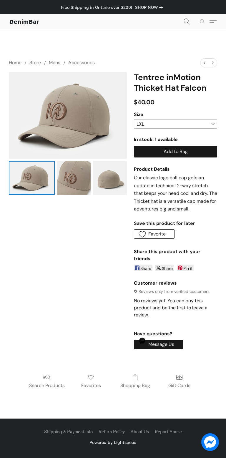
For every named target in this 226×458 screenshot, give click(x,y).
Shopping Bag (135, 385)
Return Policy (112, 431)
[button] (24, 21)
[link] (150, 7)
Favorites (91, 385)
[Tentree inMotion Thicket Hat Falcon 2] (110, 178)
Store (35, 62)
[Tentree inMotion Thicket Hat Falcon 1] (74, 178)
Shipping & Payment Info (68, 431)
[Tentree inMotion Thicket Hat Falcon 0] (31, 178)
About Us (140, 431)
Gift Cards (179, 385)
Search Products (47, 385)
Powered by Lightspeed (113, 442)
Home (15, 62)
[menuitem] (204, 63)
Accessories (81, 62)
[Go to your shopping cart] (203, 21)
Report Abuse (168, 431)
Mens (54, 62)
